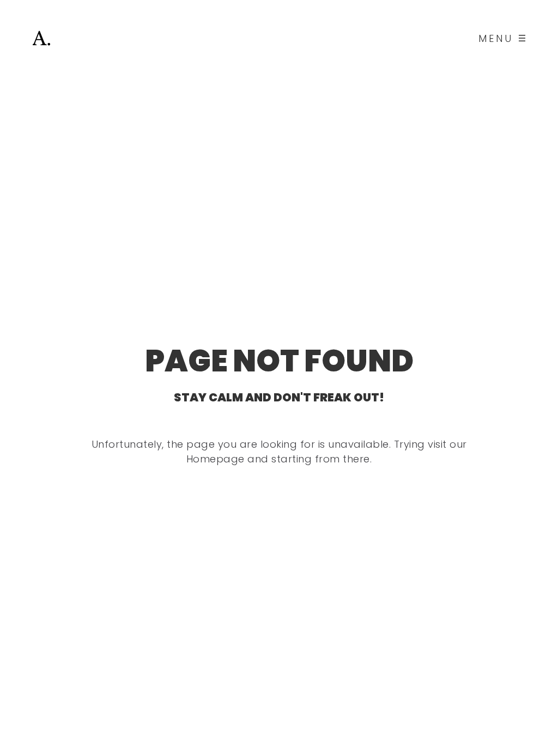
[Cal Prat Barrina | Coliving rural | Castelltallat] (41, 38)
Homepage (215, 459)
